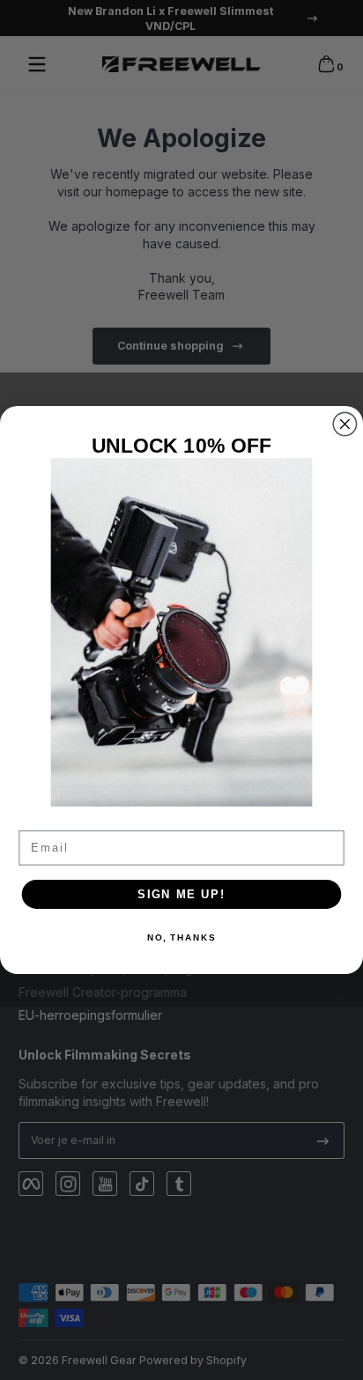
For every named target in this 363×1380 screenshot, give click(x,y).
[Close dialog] (345, 424)
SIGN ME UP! (181, 894)
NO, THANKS (181, 938)
